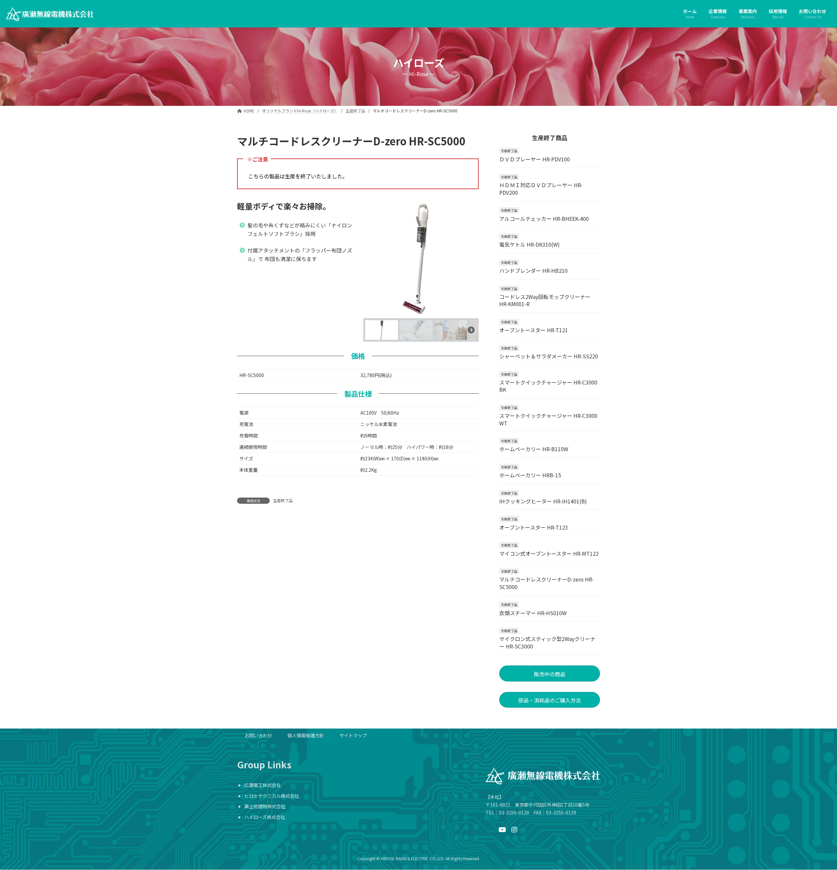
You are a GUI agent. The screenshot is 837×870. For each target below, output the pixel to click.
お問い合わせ (258, 735)
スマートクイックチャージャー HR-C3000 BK (548, 385)
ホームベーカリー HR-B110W (533, 449)
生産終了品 (283, 500)
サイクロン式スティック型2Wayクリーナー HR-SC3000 (547, 642)
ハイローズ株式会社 (264, 816)
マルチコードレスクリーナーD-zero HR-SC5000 (546, 582)
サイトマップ (353, 735)
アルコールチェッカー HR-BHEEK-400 (544, 218)
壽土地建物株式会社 (264, 806)
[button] (373, 259)
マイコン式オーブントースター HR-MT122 (549, 553)
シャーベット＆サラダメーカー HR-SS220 (548, 356)
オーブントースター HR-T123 (533, 527)
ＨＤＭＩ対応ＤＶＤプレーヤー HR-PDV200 (541, 188)
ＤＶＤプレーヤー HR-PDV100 (534, 159)
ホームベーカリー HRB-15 (530, 475)
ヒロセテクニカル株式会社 (271, 795)
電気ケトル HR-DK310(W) (529, 244)
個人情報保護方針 (305, 735)
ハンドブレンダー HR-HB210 (533, 270)
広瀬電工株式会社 (262, 784)
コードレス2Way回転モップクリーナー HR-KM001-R (544, 300)
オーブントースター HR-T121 (533, 330)
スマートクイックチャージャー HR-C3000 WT (548, 419)
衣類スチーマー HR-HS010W (533, 612)
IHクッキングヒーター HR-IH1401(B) (543, 501)
